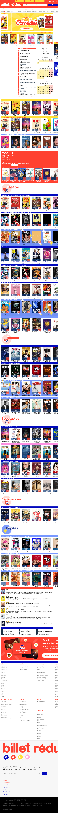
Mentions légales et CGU (36, 803)
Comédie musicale (41, 666)
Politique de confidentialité (22, 803)
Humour (20, 9)
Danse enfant (3, 707)
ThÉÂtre (3, 9)
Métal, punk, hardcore (24, 711)
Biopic (2, 678)
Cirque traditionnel (41, 701)
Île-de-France (10, 11)
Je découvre (14, 165)
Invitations (29, 1)
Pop (20, 719)
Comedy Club (29, 9)
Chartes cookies (48, 803)
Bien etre (39, 735)
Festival (21, 715)
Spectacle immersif (41, 678)
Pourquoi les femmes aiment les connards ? (15, 591)
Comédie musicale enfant (6, 704)
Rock (20, 717)
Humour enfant (4, 703)
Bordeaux (35, 11)
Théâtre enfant (4, 701)
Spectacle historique (41, 677)
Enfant (48, 9)
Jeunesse (3, 691)
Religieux (21, 706)
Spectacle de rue (40, 680)
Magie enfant (3, 709)
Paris (2, 11)
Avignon (19, 11)
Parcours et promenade (42, 725)
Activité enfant (4, 717)
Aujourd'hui (45, 49)
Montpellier (51, 11)
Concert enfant (4, 706)
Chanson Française (23, 704)
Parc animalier (40, 728)
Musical (2, 685)
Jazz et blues (22, 707)
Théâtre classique (4, 667)
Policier (2, 694)
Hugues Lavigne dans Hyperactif (13, 603)
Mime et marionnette (41, 672)
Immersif (39, 736)
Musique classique (23, 701)
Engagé (2, 693)
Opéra (38, 669)
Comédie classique (23, 669)
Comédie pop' (22, 667)
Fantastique (3, 675)
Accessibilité (28, 805)
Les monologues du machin (12, 622)
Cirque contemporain (41, 703)
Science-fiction (4, 680)
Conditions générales (8, 803)
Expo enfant (3, 712)
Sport (38, 727)
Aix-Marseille (27, 11)
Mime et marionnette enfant (7, 711)
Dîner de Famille (9, 597)
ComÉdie (11, 9)
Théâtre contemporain (5, 666)
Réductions (40, 1)
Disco (20, 722)
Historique (3, 677)
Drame (2, 671)
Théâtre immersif (4, 690)
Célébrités (3, 688)
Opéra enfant (3, 714)
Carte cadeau (19, 1)
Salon (38, 732)
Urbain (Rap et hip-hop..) (24, 720)
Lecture (2, 683)
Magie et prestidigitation (42, 675)
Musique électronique (24, 709)
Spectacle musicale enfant (6, 719)
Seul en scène (4, 669)
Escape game (40, 714)
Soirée (38, 720)
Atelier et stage (40, 712)
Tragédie (3, 672)
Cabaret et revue (40, 667)
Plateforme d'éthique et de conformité (14, 805)
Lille (40, 11)
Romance (3, 674)
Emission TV (39, 716)
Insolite (38, 738)
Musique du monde (23, 703)
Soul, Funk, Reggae (23, 712)
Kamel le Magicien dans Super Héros (14, 616)
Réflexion (3, 686)
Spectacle (40, 9)
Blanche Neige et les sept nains (13, 609)
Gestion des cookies (37, 805)
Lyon (44, 11)
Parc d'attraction (40, 719)
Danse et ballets (40, 674)
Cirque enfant (3, 715)
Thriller (2, 696)
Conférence (39, 722)
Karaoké (39, 733)
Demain (45, 51)
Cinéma (39, 717)
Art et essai (3, 682)
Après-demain (45, 53)
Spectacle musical (41, 671)
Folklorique (21, 714)
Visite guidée (40, 724)
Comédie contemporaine (24, 666)
